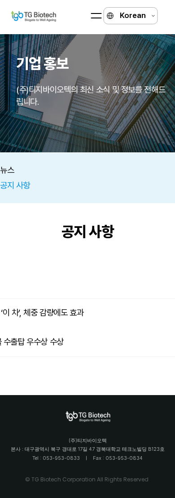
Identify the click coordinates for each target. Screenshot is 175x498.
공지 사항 (15, 185)
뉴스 (7, 170)
